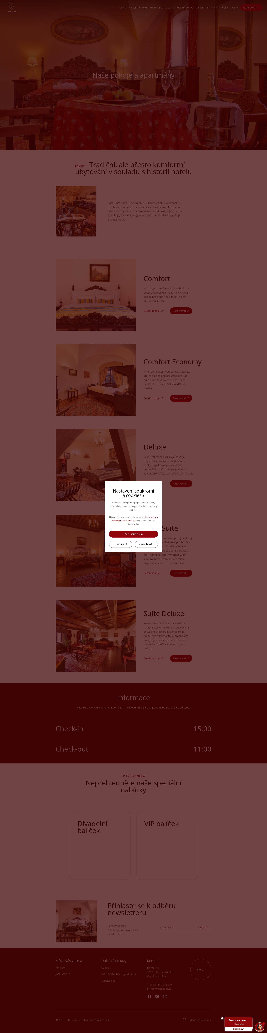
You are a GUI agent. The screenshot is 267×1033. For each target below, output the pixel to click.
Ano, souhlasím (133, 534)
